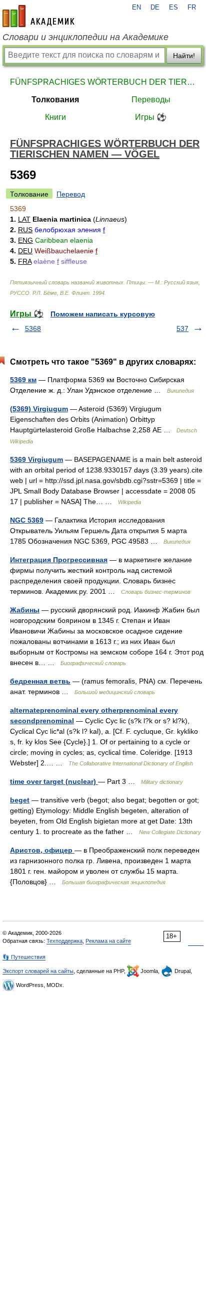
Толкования (55, 99)
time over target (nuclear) (54, 781)
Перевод (70, 194)
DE (155, 7)
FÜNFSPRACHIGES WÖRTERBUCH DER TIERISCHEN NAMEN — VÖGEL (103, 82)
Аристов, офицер (42, 850)
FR (192, 7)
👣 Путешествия (24, 957)
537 (182, 328)
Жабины (25, 610)
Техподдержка (64, 941)
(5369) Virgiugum (39, 409)
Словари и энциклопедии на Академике (85, 37)
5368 (33, 328)
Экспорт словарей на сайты (38, 971)
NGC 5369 (27, 520)
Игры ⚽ (150, 117)
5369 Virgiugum (36, 459)
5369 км (23, 380)
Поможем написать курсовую (102, 314)
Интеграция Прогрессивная (59, 560)
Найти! (184, 56)
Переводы (151, 99)
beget (20, 800)
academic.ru (38, 16)
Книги (55, 117)
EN (136, 7)
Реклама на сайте (108, 941)
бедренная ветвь (40, 681)
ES (173, 7)
